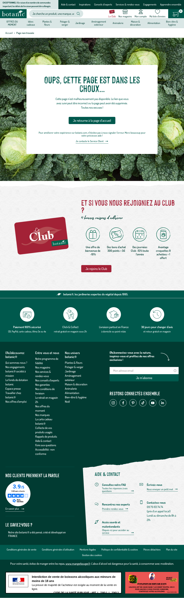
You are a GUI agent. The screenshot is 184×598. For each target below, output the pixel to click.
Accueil (9, 32)
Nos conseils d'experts (47, 380)
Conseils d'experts (103, 4)
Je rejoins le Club (96, 269)
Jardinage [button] (80, 22)
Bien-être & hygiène (75, 397)
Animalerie (71, 388)
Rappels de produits (46, 436)
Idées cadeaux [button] (31, 23)
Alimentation (72, 393)
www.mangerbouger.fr (78, 563)
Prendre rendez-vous (112, 508)
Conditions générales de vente (21, 549)
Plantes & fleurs (73, 362)
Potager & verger (74, 367)
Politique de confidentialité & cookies (119, 549)
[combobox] (53, 13)
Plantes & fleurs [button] (47, 23)
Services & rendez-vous (128, 4)
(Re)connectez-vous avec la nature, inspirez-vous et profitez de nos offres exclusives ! (132, 356)
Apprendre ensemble (170, 4)
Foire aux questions (45, 445)
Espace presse (13, 388)
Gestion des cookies (92, 555)
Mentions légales (88, 549)
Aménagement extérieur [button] (98, 23)
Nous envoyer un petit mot (160, 489)
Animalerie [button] (118, 22)
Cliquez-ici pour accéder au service (115, 531)
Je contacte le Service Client (90, 141)
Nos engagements (15, 367)
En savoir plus (12, 508)
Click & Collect (70, 327)
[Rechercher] (78, 13)
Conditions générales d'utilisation (58, 549)
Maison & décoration (76, 384)
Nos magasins (42, 367)
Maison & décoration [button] (135, 23)
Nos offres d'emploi (16, 401)
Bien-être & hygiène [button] (172, 23)
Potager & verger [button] (65, 23)
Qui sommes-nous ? (16, 362)
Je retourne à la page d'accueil (92, 120)
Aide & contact (68, 4)
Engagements (150, 4)
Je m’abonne (144, 378)
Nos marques (42, 415)
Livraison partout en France (113, 327)
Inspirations (85, 4)
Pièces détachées (152, 549)
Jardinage (70, 371)
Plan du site (171, 549)
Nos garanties (42, 384)
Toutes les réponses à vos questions (115, 489)
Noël (67, 401)
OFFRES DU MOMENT (12, 23)
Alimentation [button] (154, 22)
